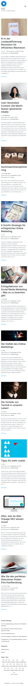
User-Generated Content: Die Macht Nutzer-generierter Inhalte (11, 629)
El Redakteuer (6, 115)
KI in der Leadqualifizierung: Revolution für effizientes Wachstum (13, 624)
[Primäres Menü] (25, 6)
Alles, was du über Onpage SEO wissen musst (12, 519)
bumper (5, 299)
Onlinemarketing (14, 53)
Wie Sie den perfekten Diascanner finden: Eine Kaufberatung (13, 579)
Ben (4, 350)
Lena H (5, 411)
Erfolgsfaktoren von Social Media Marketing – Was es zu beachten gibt (14, 640)
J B (4, 51)
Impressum (7, 683)
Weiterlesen (4, 76)
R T (4, 235)
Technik (12, 177)
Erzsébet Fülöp (6, 173)
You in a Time (6, 586)
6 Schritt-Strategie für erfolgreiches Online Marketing (13, 228)
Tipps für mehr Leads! (13, 460)
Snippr (3, 9)
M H (4, 464)
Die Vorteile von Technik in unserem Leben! (11, 405)
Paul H (4, 525)
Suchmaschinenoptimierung (8, 633)
